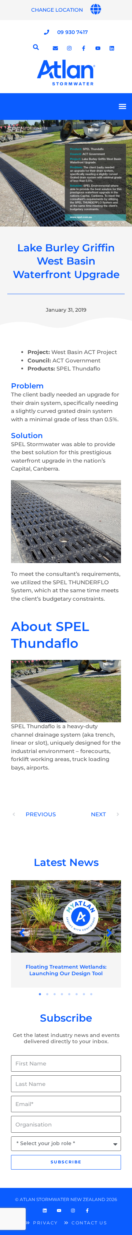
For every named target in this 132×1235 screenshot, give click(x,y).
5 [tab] (69, 994)
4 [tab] (62, 994)
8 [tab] (91, 994)
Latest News (66, 862)
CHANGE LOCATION (57, 10)
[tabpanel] (66, 934)
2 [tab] (47, 994)
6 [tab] (77, 994)
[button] (122, 106)
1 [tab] (40, 994)
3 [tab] (55, 994)
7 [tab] (84, 994)
